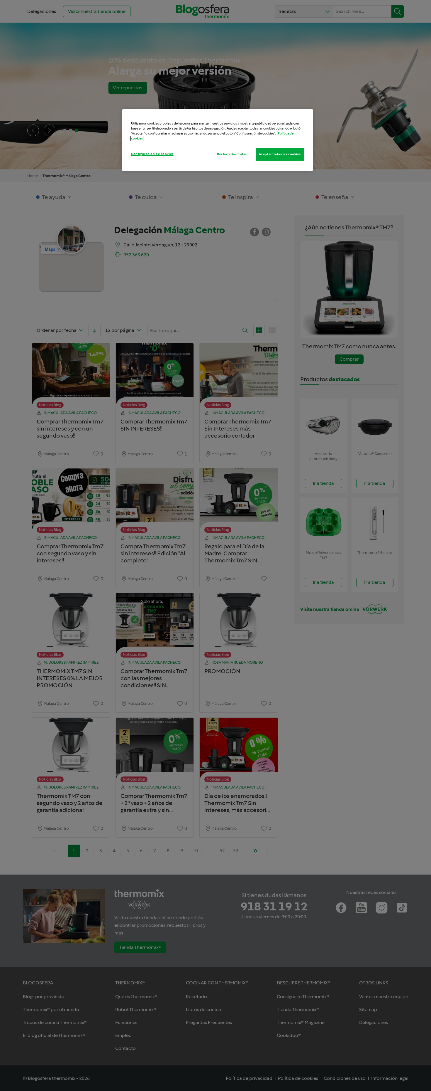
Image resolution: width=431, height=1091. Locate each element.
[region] (217, 140)
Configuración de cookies (152, 154)
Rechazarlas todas (232, 154)
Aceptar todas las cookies (280, 154)
